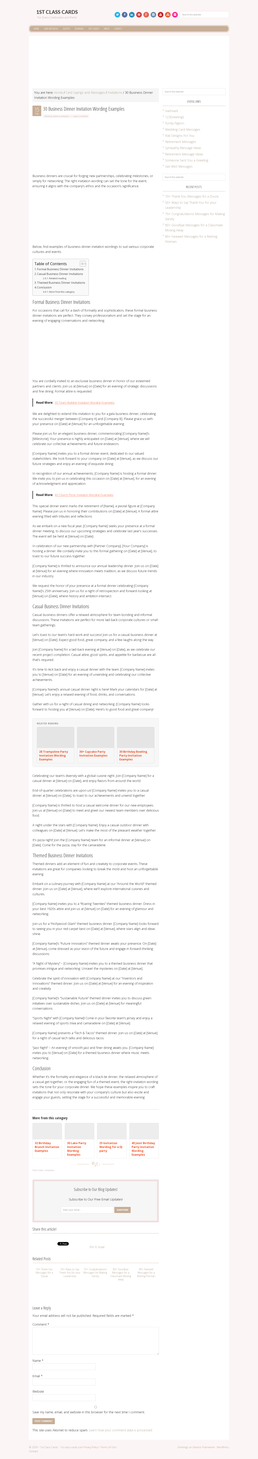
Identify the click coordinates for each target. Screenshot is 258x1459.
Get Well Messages (179, 166)
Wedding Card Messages (182, 129)
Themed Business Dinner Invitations (61, 283)
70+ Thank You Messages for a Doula (44, 1273)
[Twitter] (117, 15)
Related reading (57, 278)
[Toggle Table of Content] (81, 264)
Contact (33, 1451)
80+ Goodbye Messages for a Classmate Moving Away (120, 1274)
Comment (40, 1324)
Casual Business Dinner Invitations (60, 274)
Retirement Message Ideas (184, 154)
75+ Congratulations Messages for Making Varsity (95, 1273)
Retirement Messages (180, 142)
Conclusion (44, 287)
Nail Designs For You (179, 135)
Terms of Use (108, 1447)
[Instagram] (153, 15)
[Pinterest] (139, 15)
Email (37, 1376)
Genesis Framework (204, 1447)
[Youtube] (160, 15)
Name (38, 1360)
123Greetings (174, 117)
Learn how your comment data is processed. (121, 1430)
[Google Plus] (146, 15)
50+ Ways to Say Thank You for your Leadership (69, 1273)
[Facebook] (124, 15)
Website (38, 1391)
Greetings (182, 1447)
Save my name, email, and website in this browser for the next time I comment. (88, 1412)
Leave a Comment (80, 116)
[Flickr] (175, 15)
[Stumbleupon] (168, 15)
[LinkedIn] (132, 15)
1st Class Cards (57, 12)
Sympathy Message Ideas (183, 148)
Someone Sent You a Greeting (186, 160)
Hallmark (171, 111)
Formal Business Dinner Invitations (60, 269)
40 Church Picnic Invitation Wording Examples (84, 495)
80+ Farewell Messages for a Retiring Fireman (146, 1273)
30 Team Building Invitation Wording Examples (84, 403)
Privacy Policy (91, 1447)
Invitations (65, 116)
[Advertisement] (129, 63)
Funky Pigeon (174, 123)
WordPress (223, 1447)
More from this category (62, 291)
